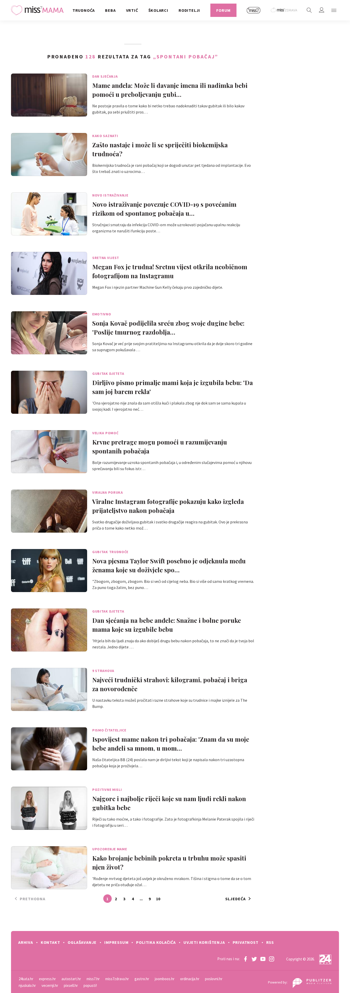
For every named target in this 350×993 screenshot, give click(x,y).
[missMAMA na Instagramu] (272, 959)
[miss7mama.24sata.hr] (38, 10)
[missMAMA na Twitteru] (254, 959)
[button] (334, 10)
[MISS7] (254, 10)
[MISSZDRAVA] (284, 10)
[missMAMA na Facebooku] (245, 959)
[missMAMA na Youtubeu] (263, 959)
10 (158, 898)
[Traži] (309, 10)
